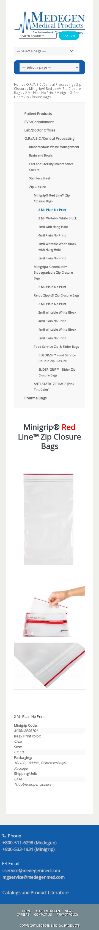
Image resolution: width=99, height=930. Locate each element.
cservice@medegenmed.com (31, 870)
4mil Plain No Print (52, 235)
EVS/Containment (39, 121)
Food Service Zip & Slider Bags (56, 346)
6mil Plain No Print (52, 258)
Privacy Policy (67, 914)
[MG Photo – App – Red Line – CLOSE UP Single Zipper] (49, 666)
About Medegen (48, 911)
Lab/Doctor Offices (40, 130)
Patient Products (38, 113)
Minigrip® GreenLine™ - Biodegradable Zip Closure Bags (53, 272)
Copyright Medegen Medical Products (49, 926)
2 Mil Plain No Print (39, 92)
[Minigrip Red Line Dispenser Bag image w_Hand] (49, 607)
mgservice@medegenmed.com (33, 877)
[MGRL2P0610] (49, 519)
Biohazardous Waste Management (54, 147)
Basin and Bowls (41, 155)
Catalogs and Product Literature (35, 892)
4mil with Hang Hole (53, 227)
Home (18, 84)
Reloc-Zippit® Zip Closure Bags (56, 295)
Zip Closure (37, 187)
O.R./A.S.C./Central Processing (49, 84)
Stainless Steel (39, 178)
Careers (23, 914)
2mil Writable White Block (57, 312)
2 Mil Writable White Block (57, 218)
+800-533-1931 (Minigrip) (28, 849)
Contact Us (43, 914)
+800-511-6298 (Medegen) (29, 843)
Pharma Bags (35, 397)
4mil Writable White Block (57, 329)
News (69, 911)
